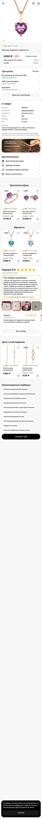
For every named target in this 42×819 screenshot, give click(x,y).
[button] (21, 76)
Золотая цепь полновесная (8, 369)
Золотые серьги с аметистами (29, 212)
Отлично (21, 813)
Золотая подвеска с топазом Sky (30, 254)
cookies (17, 805)
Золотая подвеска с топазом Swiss (10, 254)
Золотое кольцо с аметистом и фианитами (9, 212)
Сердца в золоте (27, 110)
